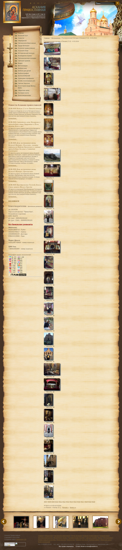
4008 (49, 502)
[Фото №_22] (52, 374)
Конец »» (73, 507)
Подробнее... (12, 118)
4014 (71, 502)
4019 (90, 502)
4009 (53, 502)
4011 (60, 502)
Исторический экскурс (26, 53)
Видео (20, 63)
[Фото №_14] (52, 252)
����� (115, 522)
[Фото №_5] (48, 115)
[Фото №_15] (48, 267)
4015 (75, 502)
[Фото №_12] (48, 222)
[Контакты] (44, 3)
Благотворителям (24, 95)
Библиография (23, 73)
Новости (21, 38)
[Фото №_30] (48, 497)
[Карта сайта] (34, 3)
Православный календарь (47, 540)
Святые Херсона (24, 83)
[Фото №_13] (48, 237)
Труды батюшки (23, 46)
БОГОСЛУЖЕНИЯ (24, 76)
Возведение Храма (25, 56)
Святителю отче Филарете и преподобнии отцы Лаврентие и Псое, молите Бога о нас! (24, 124)
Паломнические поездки (27, 58)
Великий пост (23, 36)
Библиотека (22, 68)
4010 (56, 502)
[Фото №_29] (48, 482)
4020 (93, 502)
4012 (64, 502)
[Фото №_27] (48, 451)
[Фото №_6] (48, 130)
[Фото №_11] (48, 206)
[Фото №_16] (48, 283)
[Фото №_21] (48, 359)
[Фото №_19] (48, 329)
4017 (82, 502)
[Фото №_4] (52, 99)
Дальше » (65, 507)
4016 (78, 502)
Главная (47, 38)
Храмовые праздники (26, 78)
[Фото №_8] (52, 160)
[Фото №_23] (52, 390)
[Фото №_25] (48, 420)
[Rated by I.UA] (20, 546)
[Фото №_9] (52, 176)
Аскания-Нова (23, 51)
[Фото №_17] (48, 298)
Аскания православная (26, 48)
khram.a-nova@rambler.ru (89, 546)
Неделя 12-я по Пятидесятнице (29, 108)
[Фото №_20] (48, 344)
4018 (86, 502)
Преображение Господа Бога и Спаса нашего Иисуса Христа (24, 186)
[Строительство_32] (60, 522)
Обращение (22, 41)
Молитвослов (61, 540)
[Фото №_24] (48, 405)
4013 (67, 502)
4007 (45, 502)
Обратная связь (23, 90)
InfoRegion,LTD (21, 539)
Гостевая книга (23, 93)
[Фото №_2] (52, 69)
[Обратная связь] (41, 3)
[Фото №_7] (48, 145)
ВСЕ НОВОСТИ (13, 201)
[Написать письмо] (38, 3)
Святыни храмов (24, 61)
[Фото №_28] (50, 466)
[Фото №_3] (48, 84)
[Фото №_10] (48, 191)
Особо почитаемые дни (26, 81)
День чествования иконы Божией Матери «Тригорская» (22, 170)
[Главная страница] (30, 3)
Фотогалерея (55, 38)
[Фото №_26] (48, 436)
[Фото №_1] (52, 54)
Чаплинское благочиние (27, 43)
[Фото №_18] (48, 313)
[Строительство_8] (100, 522)
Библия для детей (24, 71)
